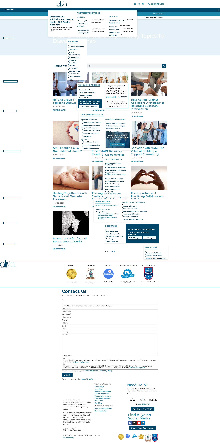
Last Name (66, 314)
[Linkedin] (143, 4)
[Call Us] (132, 398)
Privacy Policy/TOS (81, 362)
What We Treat (11, 198)
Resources (9, 223)
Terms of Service (91, 371)
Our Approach (11, 151)
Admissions (10, 81)
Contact (8, 244)
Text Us (143, 400)
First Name (66, 308)
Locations (9, 9)
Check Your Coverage (89, 106)
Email (64, 326)
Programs (9, 111)
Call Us (132, 400)
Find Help (153, 400)
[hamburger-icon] (217, 10)
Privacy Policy (106, 371)
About (7, 38)
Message (65, 332)
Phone (64, 300)
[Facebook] (135, 4)
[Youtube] (139, 423)
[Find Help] (153, 398)
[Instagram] (139, 4)
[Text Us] (142, 398)
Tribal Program (135, 238)
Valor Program (149, 238)
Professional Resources (104, 406)
